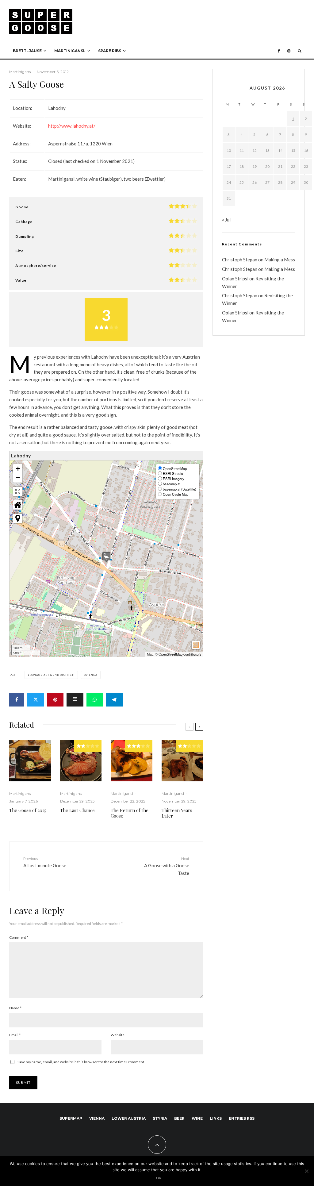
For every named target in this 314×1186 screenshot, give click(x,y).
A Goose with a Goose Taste (166, 866)
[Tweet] (35, 700)
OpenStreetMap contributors (180, 654)
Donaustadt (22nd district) (52, 674)
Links (216, 1118)
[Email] (75, 700)
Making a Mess (279, 259)
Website (117, 1035)
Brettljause (27, 50)
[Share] (16, 700)
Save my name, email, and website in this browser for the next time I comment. (81, 1062)
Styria (160, 1118)
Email (15, 1035)
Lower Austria (129, 1118)
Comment (18, 937)
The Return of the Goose (129, 812)
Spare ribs (109, 50)
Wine (197, 1118)
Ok (158, 1178)
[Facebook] (279, 51)
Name (15, 1008)
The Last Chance (77, 810)
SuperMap (70, 1118)
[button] (106, 557)
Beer (179, 1118)
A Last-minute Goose (44, 862)
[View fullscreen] (17, 491)
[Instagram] (289, 51)
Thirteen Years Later (177, 812)
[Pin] (55, 700)
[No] (306, 1171)
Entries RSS (242, 1118)
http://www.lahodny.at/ (71, 126)
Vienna (91, 674)
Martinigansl (70, 50)
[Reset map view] (17, 505)
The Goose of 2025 (27, 810)
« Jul (226, 219)
